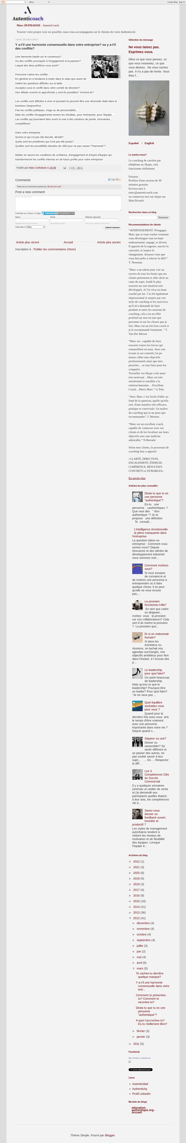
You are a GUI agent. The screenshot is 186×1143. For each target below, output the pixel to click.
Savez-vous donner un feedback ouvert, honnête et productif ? (149, 817)
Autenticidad (140, 1083)
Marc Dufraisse (134, 1058)
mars (140, 968)
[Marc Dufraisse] (130, 1061)
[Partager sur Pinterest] (81, 168)
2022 (137, 861)
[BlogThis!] (73, 168)
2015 (137, 901)
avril (140, 962)
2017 (137, 889)
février (141, 1031)
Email (52, 217)
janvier (141, 1036)
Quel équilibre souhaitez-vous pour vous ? (154, 706)
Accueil (68, 242)
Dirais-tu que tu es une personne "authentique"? (156, 497)
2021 (137, 867)
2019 (137, 878)
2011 (136, 1043)
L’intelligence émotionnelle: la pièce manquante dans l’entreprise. (150, 533)
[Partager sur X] (76, 168)
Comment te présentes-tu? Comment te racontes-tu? (151, 999)
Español (134, 143)
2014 (137, 906)
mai (139, 957)
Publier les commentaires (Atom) (55, 249)
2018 (137, 884)
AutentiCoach (146, 1058)
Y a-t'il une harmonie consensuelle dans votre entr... (152, 986)
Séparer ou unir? (155, 738)
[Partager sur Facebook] (78, 168)
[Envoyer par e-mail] (70, 168)
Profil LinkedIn (141, 1093)
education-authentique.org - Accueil (143, 1110)
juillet (140, 945)
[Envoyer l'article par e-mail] (64, 167)
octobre (142, 934)
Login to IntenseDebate (49, 213)
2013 (137, 912)
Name (17, 217)
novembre (144, 928)
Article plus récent (27, 242)
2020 (137, 872)
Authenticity (139, 1088)
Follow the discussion (118, 179)
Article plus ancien (109, 242)
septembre (144, 940)
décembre (144, 923)
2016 (137, 895)
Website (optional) (92, 217)
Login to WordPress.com (65, 213)
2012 (137, 918)
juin (139, 951)
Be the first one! (54, 186)
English (149, 143)
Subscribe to (20, 227)
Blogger (110, 1135)
